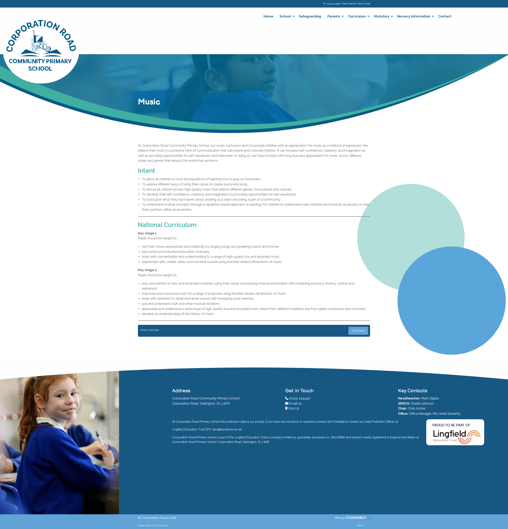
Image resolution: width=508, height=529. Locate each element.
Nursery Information (413, 16)
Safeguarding (310, 16)
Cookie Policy (144, 525)
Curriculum (357, 16)
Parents (333, 16)
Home (268, 16)
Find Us (293, 408)
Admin (360, 525)
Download (358, 330)
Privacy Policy (161, 525)
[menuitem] (268, 16)
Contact (444, 16)
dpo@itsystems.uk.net (227, 429)
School (285, 16)
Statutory (381, 16)
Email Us (295, 403)
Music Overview (149, 329)
